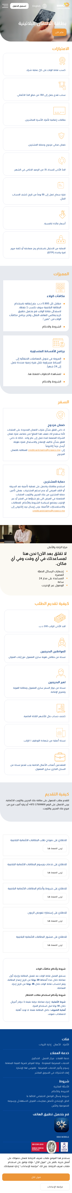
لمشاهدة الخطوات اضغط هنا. (44, 373)
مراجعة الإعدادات (55, 1187)
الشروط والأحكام (60, 1091)
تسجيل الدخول (19, 6)
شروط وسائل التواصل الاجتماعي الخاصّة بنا (48, 1096)
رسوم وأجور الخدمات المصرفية (53, 1067)
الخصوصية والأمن (60, 1105)
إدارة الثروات (45, 1044)
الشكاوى (36, 1058)
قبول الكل (36, 1177)
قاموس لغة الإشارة (26, 1067)
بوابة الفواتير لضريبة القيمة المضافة (22, 1063)
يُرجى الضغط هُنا (54, 848)
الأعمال (57, 1044)
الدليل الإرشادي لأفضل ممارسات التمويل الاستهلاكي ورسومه (38, 1100)
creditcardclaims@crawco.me (44, 450)
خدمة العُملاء (62, 1058)
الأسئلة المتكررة (61, 1086)
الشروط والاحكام (51, 326)
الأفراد (66, 1044)
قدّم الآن (59, 32)
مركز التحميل (48, 1058)
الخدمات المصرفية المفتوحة (55, 1063)
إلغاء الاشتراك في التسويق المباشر (52, 1072)
